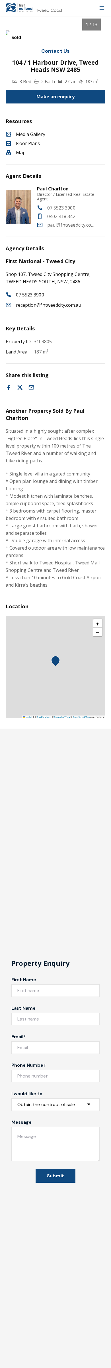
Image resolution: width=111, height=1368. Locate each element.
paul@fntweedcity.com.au (72, 225)
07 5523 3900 (61, 208)
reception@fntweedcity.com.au (48, 305)
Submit (55, 1176)
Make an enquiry (55, 96)
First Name (23, 980)
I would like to (26, 1094)
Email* (18, 1037)
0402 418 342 (61, 216)
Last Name (23, 1008)
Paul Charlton (53, 189)
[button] (57, 662)
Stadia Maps (44, 716)
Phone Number (28, 1065)
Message (21, 1122)
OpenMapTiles (62, 716)
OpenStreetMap (81, 716)
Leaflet (28, 716)
